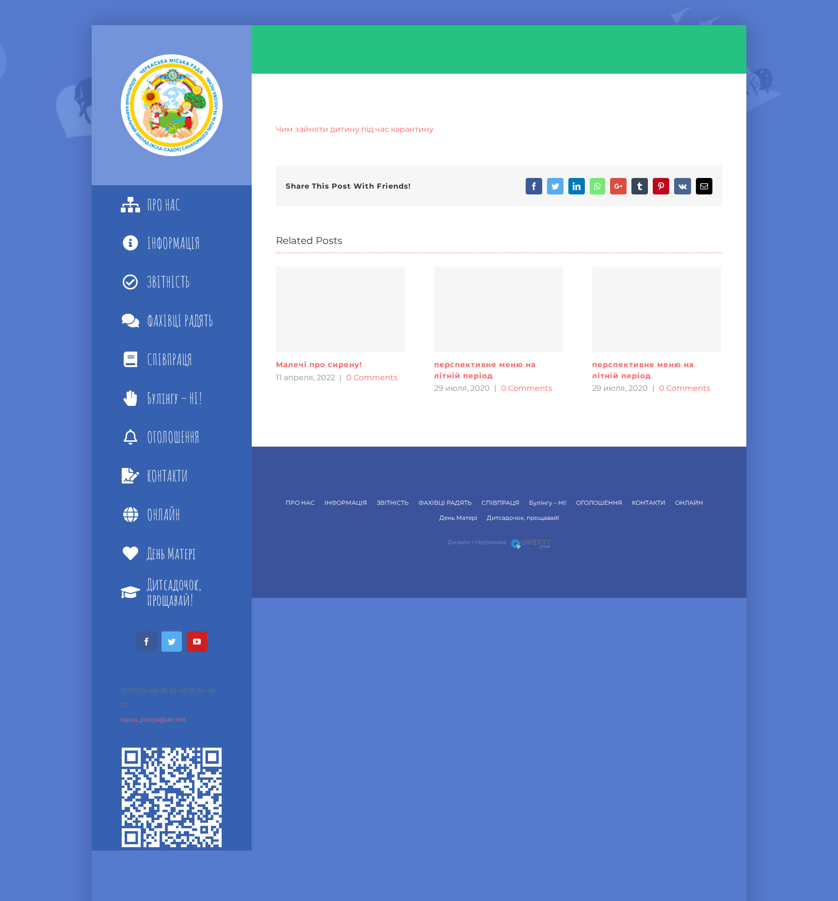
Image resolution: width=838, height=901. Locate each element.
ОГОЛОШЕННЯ (599, 502)
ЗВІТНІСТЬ (393, 502)
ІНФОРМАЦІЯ (345, 502)
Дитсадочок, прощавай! (523, 517)
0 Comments (372, 377)
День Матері (458, 517)
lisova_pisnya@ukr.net (153, 719)
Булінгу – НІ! (547, 502)
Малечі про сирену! (319, 364)
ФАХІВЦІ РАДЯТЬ (445, 502)
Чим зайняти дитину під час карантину (355, 129)
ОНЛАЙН (689, 502)
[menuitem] (171, 204)
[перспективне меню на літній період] (498, 309)
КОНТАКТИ (648, 502)
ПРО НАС (300, 502)
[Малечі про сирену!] (340, 309)
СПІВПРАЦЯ (500, 502)
